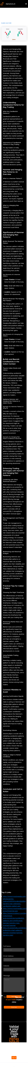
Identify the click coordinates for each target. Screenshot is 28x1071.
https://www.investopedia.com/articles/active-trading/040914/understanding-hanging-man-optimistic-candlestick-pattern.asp (14, 901)
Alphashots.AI (10, 4)
